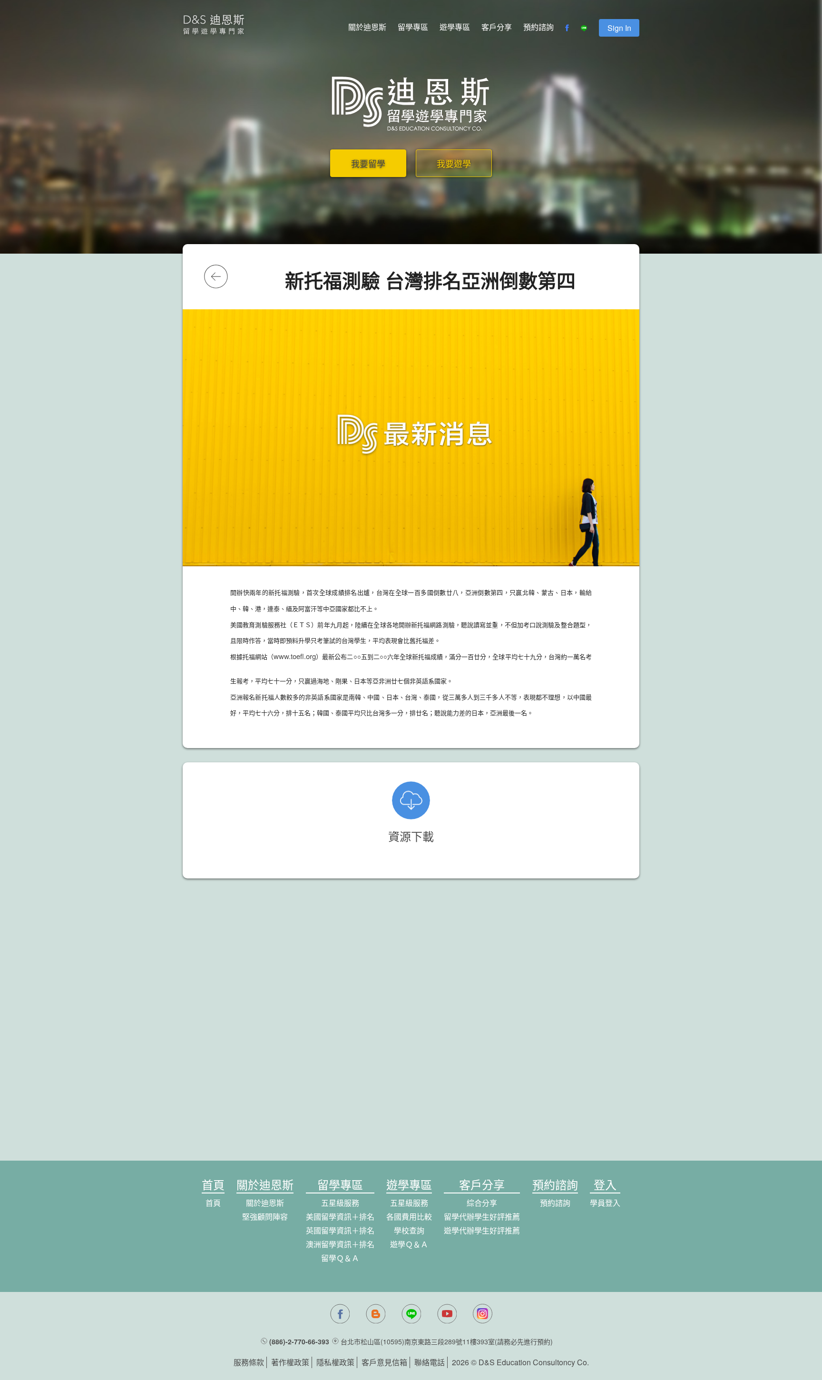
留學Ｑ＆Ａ (340, 1257)
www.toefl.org (295, 656)
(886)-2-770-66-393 (299, 1341)
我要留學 (368, 163)
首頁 (213, 1202)
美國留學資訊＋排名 (340, 1216)
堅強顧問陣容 (265, 1216)
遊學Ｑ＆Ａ (409, 1244)
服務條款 (249, 1362)
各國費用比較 (409, 1216)
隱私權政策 (335, 1362)
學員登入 (605, 1202)
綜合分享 (482, 1202)
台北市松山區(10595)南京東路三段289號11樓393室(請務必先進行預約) (447, 1341)
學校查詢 (409, 1230)
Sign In (619, 27)
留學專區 (413, 26)
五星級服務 (340, 1202)
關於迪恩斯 (367, 26)
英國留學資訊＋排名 (340, 1230)
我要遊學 (454, 163)
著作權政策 (290, 1362)
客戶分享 (496, 26)
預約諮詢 (538, 26)
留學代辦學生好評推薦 (482, 1216)
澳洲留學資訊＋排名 (340, 1244)
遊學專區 (455, 26)
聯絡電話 (429, 1362)
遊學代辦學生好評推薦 (482, 1230)
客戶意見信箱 (384, 1362)
